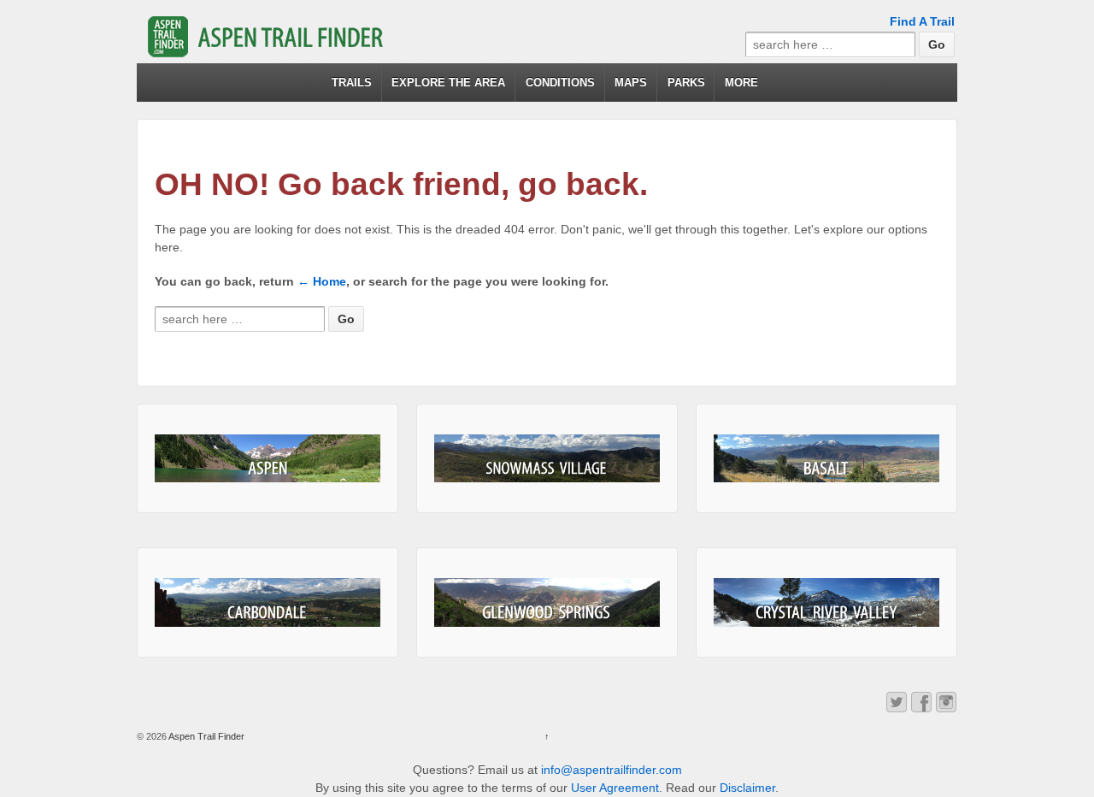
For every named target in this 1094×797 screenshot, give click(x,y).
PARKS (686, 82)
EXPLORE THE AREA (448, 82)
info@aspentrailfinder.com (611, 769)
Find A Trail (922, 21)
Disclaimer (747, 787)
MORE (741, 82)
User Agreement (615, 787)
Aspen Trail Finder (205, 736)
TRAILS (352, 82)
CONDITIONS (560, 82)
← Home (321, 281)
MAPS (631, 82)
